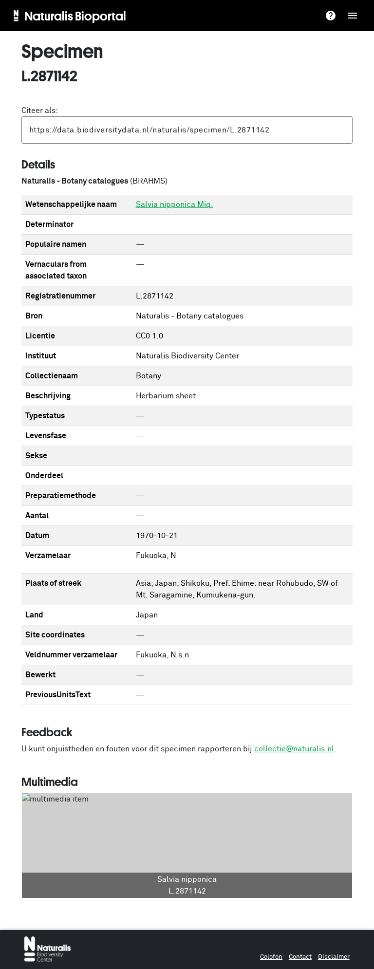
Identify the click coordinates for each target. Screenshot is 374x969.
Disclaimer (334, 957)
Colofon (271, 957)
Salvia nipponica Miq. (174, 204)
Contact (300, 957)
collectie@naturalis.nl (294, 749)
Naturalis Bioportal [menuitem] (75, 15)
